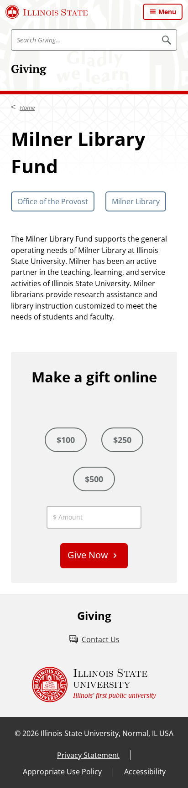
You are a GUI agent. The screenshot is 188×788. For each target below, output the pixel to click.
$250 (122, 439)
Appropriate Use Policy (62, 772)
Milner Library (136, 201)
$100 (66, 439)
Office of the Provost (52, 201)
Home (27, 107)
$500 (94, 479)
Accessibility (145, 772)
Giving (28, 68)
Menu (167, 11)
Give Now (88, 555)
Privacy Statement (88, 755)
